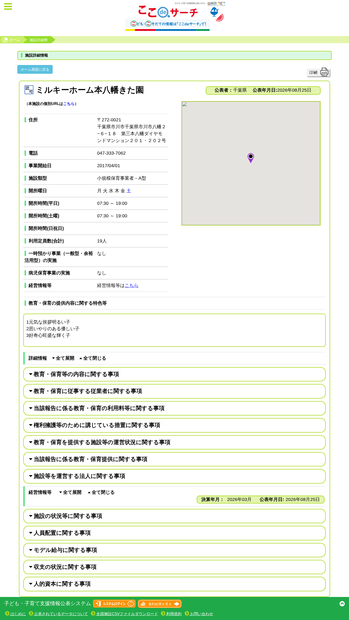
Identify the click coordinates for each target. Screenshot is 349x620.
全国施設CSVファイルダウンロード (126, 614)
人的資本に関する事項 (61, 584)
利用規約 (173, 614)
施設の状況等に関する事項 (67, 516)
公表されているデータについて (60, 614)
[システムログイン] (114, 603)
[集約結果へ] (159, 603)
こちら (69, 103)
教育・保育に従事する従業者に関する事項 (87, 391)
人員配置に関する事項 (61, 533)
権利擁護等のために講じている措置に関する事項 (96, 425)
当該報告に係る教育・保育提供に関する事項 (89, 459)
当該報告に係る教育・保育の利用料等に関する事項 (98, 408)
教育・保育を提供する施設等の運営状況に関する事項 (101, 442)
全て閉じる (94, 358)
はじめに (17, 614)
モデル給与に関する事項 (64, 550)
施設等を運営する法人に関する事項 (78, 476)
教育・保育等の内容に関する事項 (75, 374)
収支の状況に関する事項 (64, 567)
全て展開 (64, 358)
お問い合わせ (201, 614)
